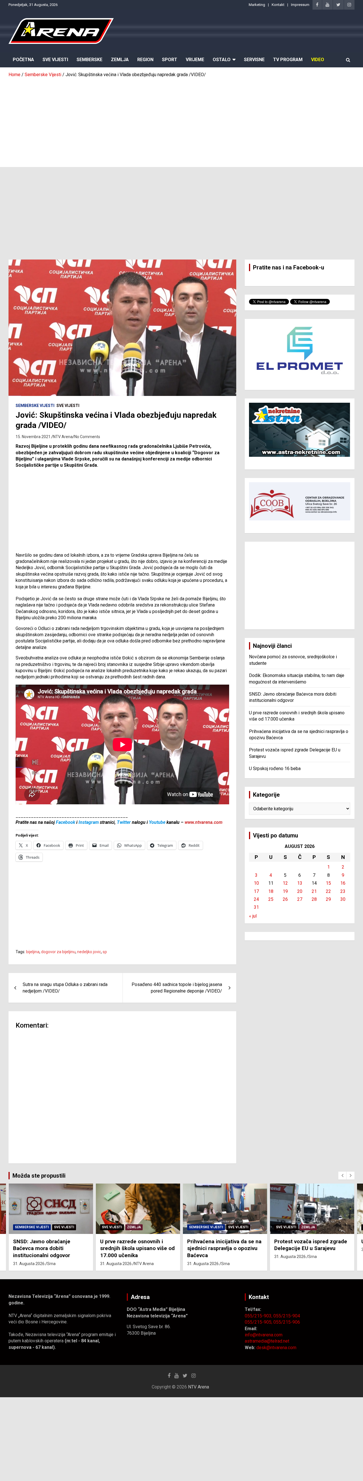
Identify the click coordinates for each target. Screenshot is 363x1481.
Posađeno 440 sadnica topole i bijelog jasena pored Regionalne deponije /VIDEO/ (177, 987)
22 (328, 891)
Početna (23, 59)
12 (285, 883)
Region (145, 59)
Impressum (300, 5)
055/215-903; (259, 1316)
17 (256, 891)
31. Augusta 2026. (29, 1263)
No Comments (87, 436)
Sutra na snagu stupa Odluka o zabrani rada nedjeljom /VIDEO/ (65, 987)
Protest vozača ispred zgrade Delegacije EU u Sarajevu (223, 1245)
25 (270, 899)
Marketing (257, 5)
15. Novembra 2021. (33, 436)
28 (314, 899)
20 (299, 891)
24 (256, 899)
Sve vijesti (67, 405)
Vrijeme (195, 59)
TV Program (288, 59)
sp (105, 952)
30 (342, 899)
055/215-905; (259, 1322)
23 (342, 891)
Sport (169, 59)
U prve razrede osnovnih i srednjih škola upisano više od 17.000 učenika (50, 1248)
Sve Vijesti (55, 59)
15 (328, 883)
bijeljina (32, 952)
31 (256, 907)
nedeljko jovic (89, 952)
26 (285, 899)
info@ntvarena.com (263, 1335)
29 (328, 899)
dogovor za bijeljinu (58, 952)
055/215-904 (286, 1316)
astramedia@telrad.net (267, 1341)
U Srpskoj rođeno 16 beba (275, 768)
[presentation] (342, 1176)
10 (256, 883)
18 (270, 891)
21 (314, 891)
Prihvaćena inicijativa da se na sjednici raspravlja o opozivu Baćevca (137, 1248)
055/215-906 (286, 1322)
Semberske (89, 59)
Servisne (254, 59)
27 (299, 899)
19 (285, 891)
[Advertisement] (181, 120)
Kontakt (278, 5)
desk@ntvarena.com (276, 1347)
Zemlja (120, 59)
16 (342, 883)
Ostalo (222, 59)
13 (299, 883)
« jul (253, 916)
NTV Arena (63, 436)
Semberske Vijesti (35, 405)
